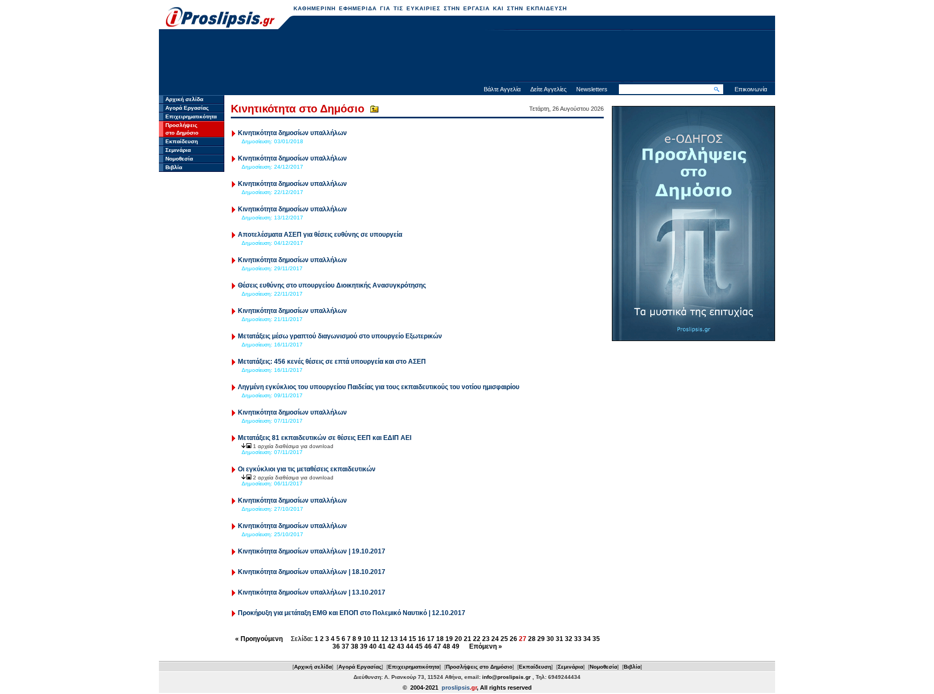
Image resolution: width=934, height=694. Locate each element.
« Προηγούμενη (259, 639)
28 (532, 639)
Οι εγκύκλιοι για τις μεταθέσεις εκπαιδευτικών (307, 469)
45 (419, 646)
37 (345, 646)
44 (409, 646)
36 (336, 646)
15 (412, 639)
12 (385, 639)
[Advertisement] (467, 56)
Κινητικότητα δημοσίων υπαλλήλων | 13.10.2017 (311, 592)
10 (367, 639)
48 (446, 646)
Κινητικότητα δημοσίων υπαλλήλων (292, 133)
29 (541, 639)
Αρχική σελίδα (184, 99)
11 (375, 639)
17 (431, 639)
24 (495, 639)
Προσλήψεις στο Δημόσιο (479, 667)
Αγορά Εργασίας (187, 108)
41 (382, 646)
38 (354, 646)
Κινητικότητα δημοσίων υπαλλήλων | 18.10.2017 (311, 572)
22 (477, 639)
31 (559, 639)
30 (550, 639)
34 (587, 639)
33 (578, 639)
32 (568, 639)
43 (400, 646)
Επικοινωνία (751, 89)
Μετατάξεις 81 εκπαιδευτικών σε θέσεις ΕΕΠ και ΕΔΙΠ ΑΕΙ (324, 438)
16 (421, 639)
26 (513, 639)
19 (449, 639)
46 (428, 646)
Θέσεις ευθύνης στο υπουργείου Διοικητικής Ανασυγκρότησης (332, 285)
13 (394, 639)
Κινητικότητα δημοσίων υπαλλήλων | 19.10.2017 (311, 551)
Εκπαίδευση (181, 141)
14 (403, 639)
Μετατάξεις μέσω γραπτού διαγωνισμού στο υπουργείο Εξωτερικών (340, 336)
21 (467, 639)
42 (391, 646)
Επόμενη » (485, 646)
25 (504, 639)
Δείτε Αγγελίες (548, 89)
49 (455, 646)
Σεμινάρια (178, 150)
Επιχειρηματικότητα (191, 116)
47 (437, 646)
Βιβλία (173, 167)
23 (486, 639)
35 (596, 639)
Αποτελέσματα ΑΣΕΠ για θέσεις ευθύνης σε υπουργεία (320, 234)
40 (373, 646)
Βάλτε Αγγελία (502, 89)
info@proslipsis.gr (506, 677)
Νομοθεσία (179, 159)
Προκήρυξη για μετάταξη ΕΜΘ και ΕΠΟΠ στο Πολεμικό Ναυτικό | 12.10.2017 (351, 613)
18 (440, 639)
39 (364, 646)
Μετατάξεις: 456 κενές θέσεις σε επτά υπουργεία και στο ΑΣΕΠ (332, 361)
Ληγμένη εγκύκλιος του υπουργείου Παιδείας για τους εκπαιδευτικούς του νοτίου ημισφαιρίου (378, 387)
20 (458, 639)
